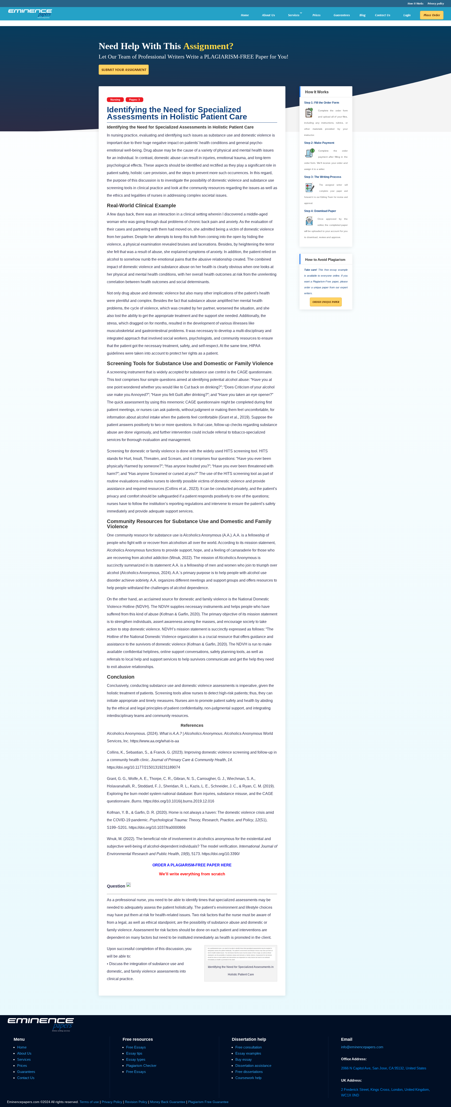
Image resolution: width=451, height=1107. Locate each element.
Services (293, 15)
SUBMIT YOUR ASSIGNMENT (123, 69)
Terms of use (89, 1102)
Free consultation (248, 1047)
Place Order (432, 15)
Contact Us (382, 15)
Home (245, 15)
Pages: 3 (134, 99)
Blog (362, 15)
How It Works (415, 3)
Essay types (135, 1059)
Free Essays (136, 1047)
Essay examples (248, 1053)
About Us (268, 15)
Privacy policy (436, 3)
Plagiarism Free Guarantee (208, 1102)
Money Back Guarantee (168, 1102)
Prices (316, 15)
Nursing (115, 99)
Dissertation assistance (253, 1066)
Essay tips (134, 1053)
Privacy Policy (112, 1102)
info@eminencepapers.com (362, 1047)
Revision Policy (136, 1102)
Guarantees (342, 15)
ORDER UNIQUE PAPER (325, 302)
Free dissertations (249, 1072)
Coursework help (248, 1078)
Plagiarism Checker (141, 1066)
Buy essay (243, 1059)
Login (406, 15)
